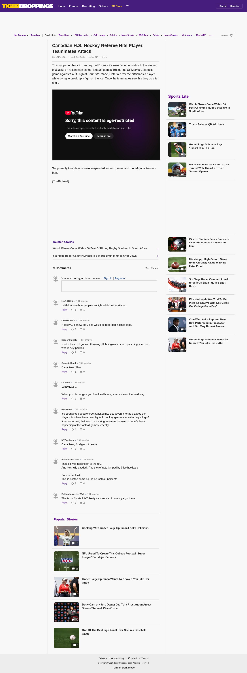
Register (234, 6)
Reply (64, 309)
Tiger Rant (64, 35)
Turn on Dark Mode (123, 667)
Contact (132, 658)
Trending (35, 35)
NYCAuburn (67, 440)
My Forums (20, 35)
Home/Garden (171, 35)
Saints (156, 35)
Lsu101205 (67, 301)
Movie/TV (201, 35)
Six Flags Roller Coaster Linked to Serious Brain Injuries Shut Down (208, 283)
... (127, 5)
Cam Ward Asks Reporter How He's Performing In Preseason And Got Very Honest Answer (207, 323)
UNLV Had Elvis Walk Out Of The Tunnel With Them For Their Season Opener (209, 168)
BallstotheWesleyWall (72, 494)
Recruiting (88, 6)
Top (147, 268)
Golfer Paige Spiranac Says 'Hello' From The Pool (206, 146)
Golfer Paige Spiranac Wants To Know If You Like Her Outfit (115, 580)
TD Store (117, 6)
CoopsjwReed (68, 363)
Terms (144, 658)
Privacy (103, 658)
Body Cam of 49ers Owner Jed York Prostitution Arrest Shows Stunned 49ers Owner (116, 606)
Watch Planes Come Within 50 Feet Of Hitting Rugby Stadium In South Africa (209, 108)
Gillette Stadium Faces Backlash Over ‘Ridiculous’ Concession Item (209, 242)
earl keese (66, 409)
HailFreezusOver (70, 459)
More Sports (128, 35)
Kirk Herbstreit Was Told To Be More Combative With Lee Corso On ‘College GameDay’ (209, 303)
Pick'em (103, 6)
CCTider (65, 382)
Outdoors (187, 35)
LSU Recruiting (81, 35)
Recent (154, 268)
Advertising (117, 658)
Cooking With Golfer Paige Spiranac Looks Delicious (115, 527)
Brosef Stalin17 (69, 340)
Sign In (223, 6)
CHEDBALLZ (68, 320)
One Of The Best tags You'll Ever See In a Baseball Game (114, 631)
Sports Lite (178, 96)
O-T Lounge (99, 35)
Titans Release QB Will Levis (207, 124)
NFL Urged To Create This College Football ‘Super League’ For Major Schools (113, 555)
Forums (73, 6)
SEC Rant (143, 35)
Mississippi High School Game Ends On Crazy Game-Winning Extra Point (208, 262)
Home (61, 6)
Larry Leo (60, 57)
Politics (113, 35)
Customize (224, 35)
